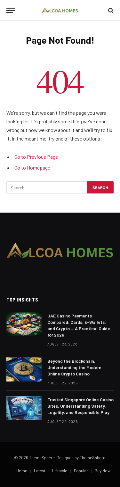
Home (21, 470)
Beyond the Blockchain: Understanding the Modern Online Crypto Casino (74, 367)
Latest (39, 470)
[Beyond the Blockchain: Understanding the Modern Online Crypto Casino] (24, 369)
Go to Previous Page (36, 157)
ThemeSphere (92, 457)
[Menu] (10, 10)
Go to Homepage (32, 167)
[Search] (110, 10)
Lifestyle (59, 470)
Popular (81, 470)
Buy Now (102, 470)
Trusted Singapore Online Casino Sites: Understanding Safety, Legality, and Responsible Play (80, 406)
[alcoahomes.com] (60, 10)
